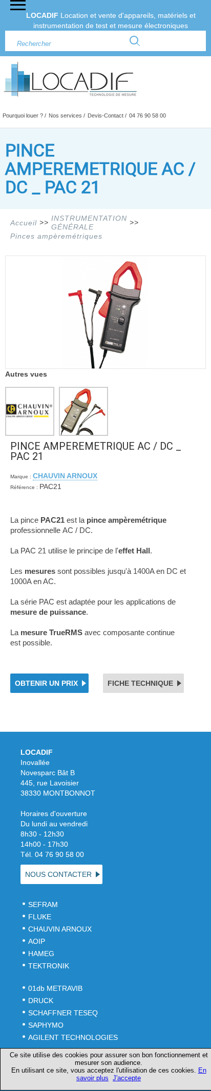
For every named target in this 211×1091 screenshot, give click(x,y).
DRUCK (40, 1000)
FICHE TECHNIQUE (140, 683)
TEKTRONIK (49, 966)
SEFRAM (43, 904)
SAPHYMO (46, 1025)
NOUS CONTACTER (58, 874)
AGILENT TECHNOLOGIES (73, 1037)
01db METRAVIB (55, 988)
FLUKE (39, 917)
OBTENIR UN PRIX (46, 683)
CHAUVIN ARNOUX (65, 476)
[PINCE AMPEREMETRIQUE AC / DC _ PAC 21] (105, 366)
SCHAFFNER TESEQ (63, 1013)
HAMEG (41, 953)
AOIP (36, 941)
